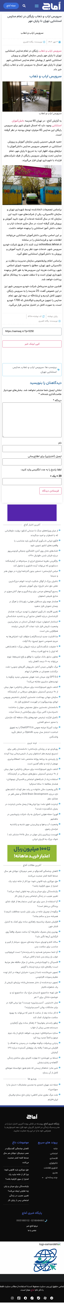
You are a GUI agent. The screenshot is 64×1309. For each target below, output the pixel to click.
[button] (37, 6)
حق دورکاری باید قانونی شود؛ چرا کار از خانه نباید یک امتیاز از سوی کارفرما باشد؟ (16, 1174)
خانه (55, 1148)
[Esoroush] (25, 1298)
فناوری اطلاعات (50, 1168)
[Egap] (32, 1298)
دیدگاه (57, 400)
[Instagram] (12, 1298)
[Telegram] (51, 1298)
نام (60, 443)
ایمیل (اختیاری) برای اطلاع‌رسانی (45, 456)
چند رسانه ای (51, 1177)
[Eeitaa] (18, 1298)
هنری (55, 1172)
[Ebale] (38, 1298)
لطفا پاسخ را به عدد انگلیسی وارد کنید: (41, 469)
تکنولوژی (53, 1163)
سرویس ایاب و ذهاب (50, 51)
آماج (33, 1290)
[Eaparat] (45, 1298)
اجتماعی (54, 1153)
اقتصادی (54, 1158)
